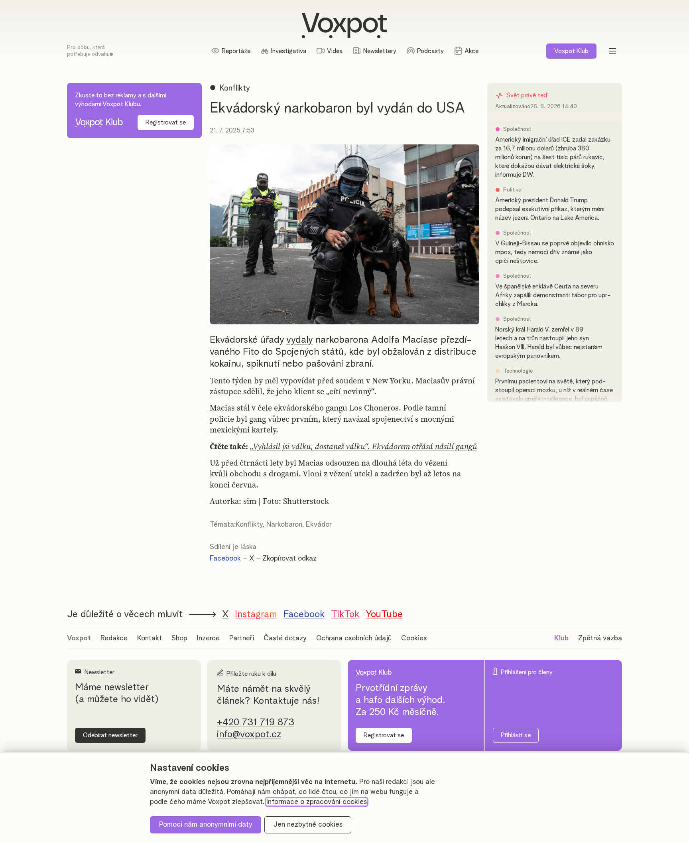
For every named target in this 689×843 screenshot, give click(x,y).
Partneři (241, 638)
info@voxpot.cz (249, 734)
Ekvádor (319, 524)
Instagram (256, 614)
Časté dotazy (285, 638)
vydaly (299, 340)
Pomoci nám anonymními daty (205, 824)
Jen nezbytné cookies (308, 824)
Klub (571, 51)
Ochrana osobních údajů (354, 638)
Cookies (414, 638)
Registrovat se (166, 122)
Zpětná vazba (600, 638)
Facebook (225, 558)
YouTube (384, 614)
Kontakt (149, 638)
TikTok (345, 614)
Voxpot (79, 638)
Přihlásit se (516, 735)
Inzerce (208, 638)
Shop (179, 638)
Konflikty (249, 524)
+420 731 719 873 (255, 722)
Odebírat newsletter (110, 735)
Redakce (114, 638)
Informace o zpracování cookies (316, 801)
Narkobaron (284, 524)
